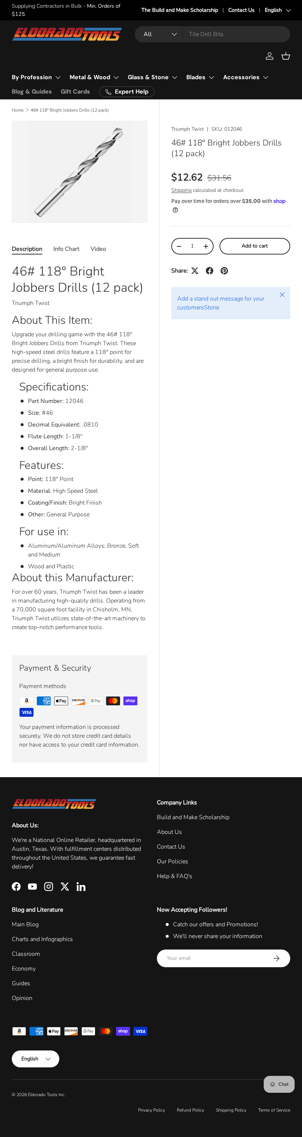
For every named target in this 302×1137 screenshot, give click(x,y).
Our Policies (172, 861)
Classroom (26, 954)
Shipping (181, 190)
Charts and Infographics (42, 939)
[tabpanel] (79, 450)
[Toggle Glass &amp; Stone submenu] (174, 77)
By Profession (32, 77)
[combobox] (212, 34)
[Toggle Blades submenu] (211, 77)
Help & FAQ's (174, 876)
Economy (24, 969)
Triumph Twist (187, 129)
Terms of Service (274, 1110)
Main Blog (25, 924)
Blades (196, 77)
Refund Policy (190, 1110)
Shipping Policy (231, 1110)
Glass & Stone (148, 77)
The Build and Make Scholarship (179, 10)
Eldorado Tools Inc (46, 1095)
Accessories (241, 77)
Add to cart (255, 245)
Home (18, 110)
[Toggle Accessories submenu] (265, 77)
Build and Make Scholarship (193, 817)
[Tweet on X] (194, 270)
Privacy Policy (151, 1110)
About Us (169, 832)
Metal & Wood (90, 77)
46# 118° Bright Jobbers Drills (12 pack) (70, 110)
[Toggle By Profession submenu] (57, 77)
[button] (286, 56)
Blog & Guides (32, 91)
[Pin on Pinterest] (224, 270)
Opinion (22, 998)
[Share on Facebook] (209, 270)
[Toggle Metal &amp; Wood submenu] (116, 77)
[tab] (27, 249)
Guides (21, 983)
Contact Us (241, 10)
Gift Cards (75, 91)
